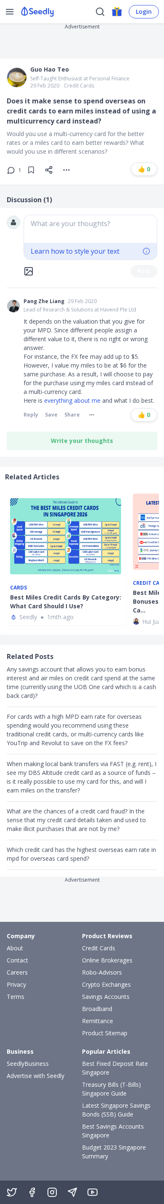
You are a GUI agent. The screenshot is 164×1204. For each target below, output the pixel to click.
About (15, 948)
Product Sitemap (104, 1033)
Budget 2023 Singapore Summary (114, 1151)
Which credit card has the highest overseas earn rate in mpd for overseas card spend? (81, 854)
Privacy (16, 984)
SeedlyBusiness (28, 1064)
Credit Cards (79, 85)
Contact (17, 960)
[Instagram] (52, 1192)
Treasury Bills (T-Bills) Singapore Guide (111, 1089)
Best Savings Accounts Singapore (113, 1130)
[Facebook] (32, 1192)
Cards (18, 587)
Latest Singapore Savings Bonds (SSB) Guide (116, 1109)
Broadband (97, 1009)
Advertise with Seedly (35, 1076)
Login (144, 11)
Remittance (97, 1021)
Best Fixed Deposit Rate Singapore (115, 1068)
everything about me (72, 400)
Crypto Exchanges (106, 984)
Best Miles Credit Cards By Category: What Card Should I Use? (65, 601)
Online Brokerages (107, 960)
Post (144, 271)
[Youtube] (92, 1192)
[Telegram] (72, 1192)
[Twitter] (12, 1192)
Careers (17, 972)
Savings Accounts (106, 997)
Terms (15, 997)
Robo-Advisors (102, 972)
